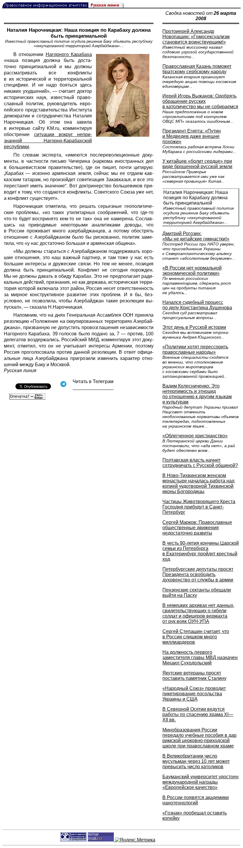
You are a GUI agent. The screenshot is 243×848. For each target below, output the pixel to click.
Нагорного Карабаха (69, 54)
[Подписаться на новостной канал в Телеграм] (93, 387)
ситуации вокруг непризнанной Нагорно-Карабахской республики (48, 140)
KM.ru (53, 128)
